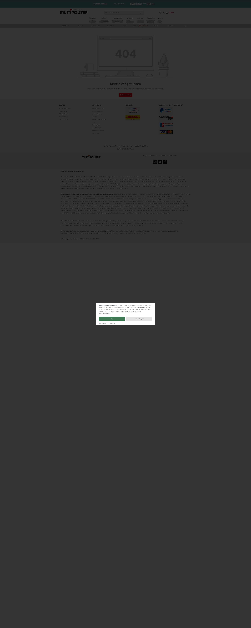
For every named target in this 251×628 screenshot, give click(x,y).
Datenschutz (102, 323)
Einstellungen (139, 319)
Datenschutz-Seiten (104, 313)
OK (112, 319)
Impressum (112, 323)
